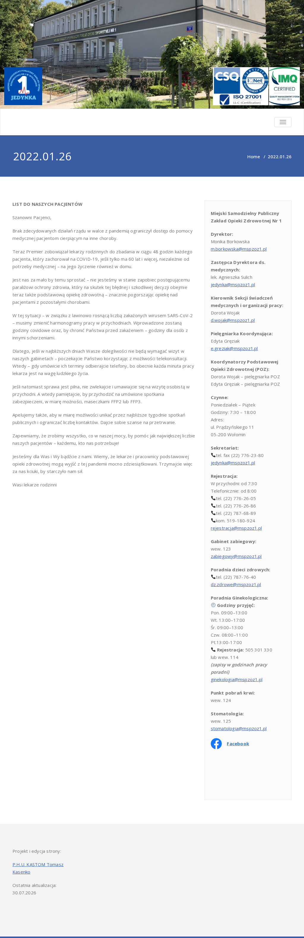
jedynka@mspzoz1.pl (233, 284)
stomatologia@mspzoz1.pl (239, 728)
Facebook (238, 743)
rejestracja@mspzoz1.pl (236, 528)
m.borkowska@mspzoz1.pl (239, 249)
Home (253, 156)
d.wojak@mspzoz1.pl (233, 320)
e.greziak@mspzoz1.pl (234, 348)
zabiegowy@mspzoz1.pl (236, 556)
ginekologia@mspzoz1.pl (236, 679)
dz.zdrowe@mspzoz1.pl (236, 584)
